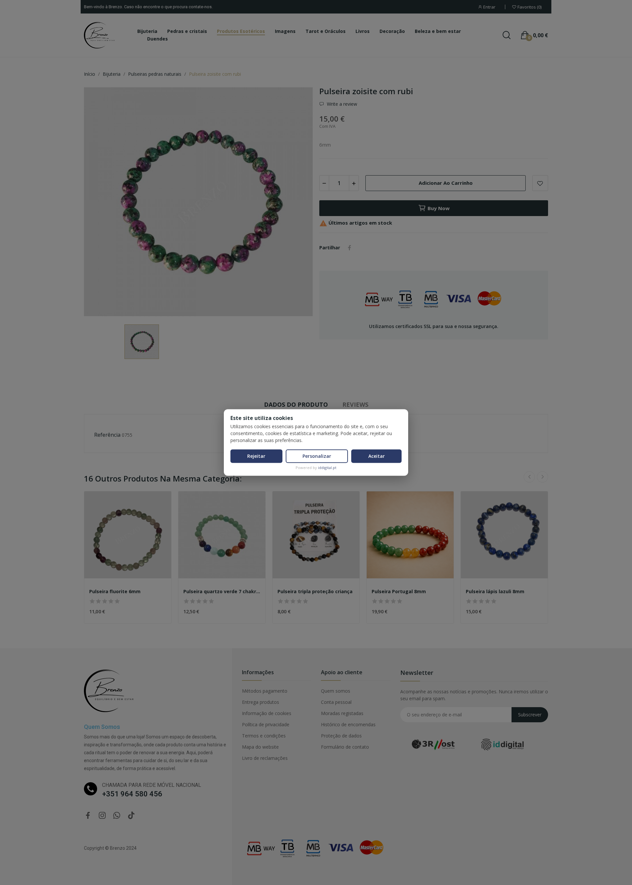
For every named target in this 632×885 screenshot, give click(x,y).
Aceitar (376, 456)
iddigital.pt (327, 467)
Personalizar (317, 456)
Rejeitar (256, 456)
